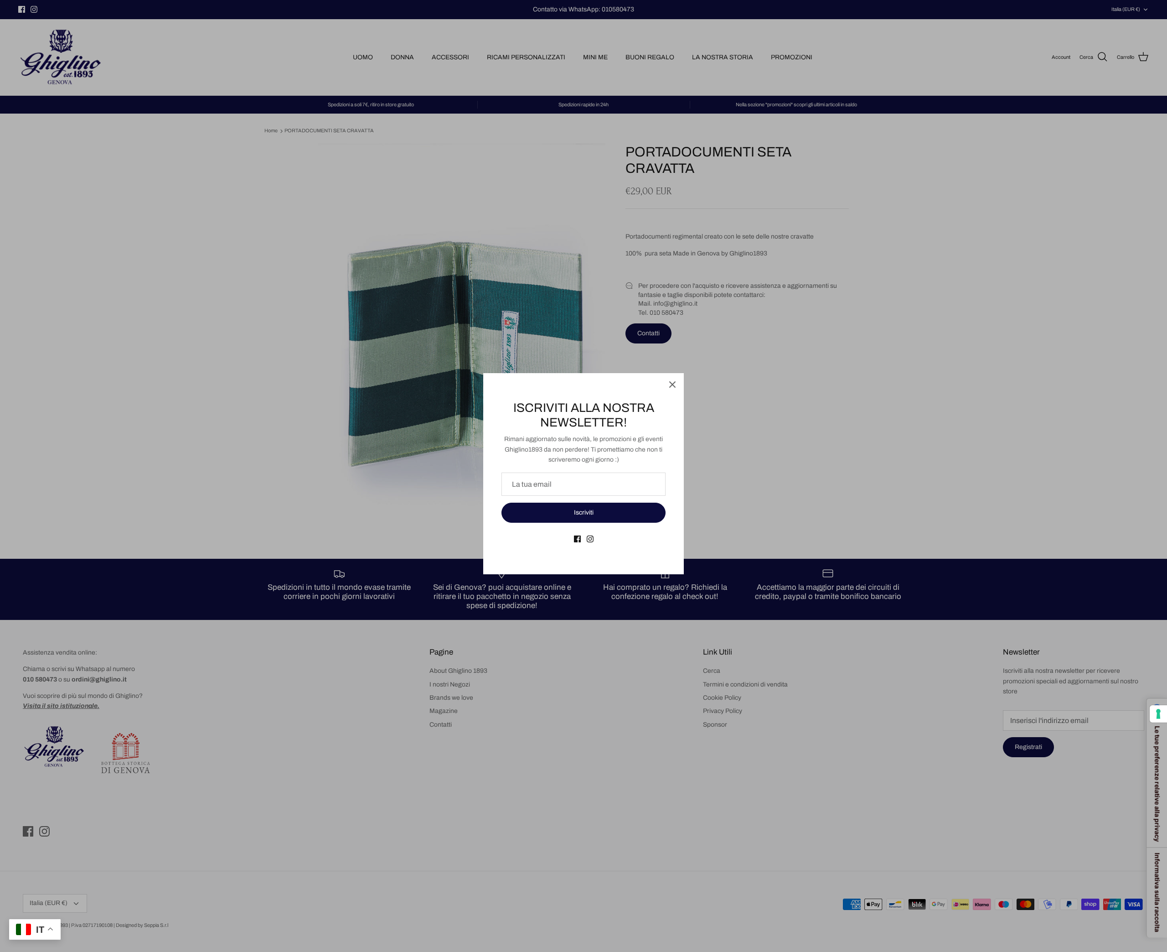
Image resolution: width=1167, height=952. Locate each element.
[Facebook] (577, 539)
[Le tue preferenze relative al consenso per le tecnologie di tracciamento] (1158, 714)
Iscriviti (584, 512)
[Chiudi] (672, 385)
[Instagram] (590, 539)
